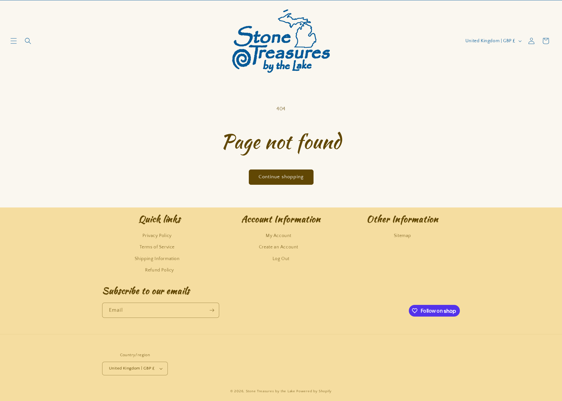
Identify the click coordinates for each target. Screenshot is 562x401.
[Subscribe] (212, 310)
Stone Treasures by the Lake (270, 391)
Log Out (281, 258)
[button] (14, 41)
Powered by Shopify (314, 391)
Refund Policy (159, 270)
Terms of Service (157, 247)
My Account (278, 235)
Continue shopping (281, 177)
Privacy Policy (156, 235)
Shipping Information (157, 258)
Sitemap (402, 235)
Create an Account (278, 247)
